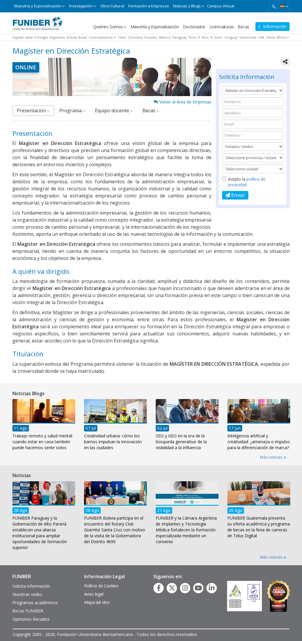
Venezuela (247, 37)
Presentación (32, 110)
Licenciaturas (221, 26)
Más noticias (271, 457)
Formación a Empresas (148, 6)
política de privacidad (246, 181)
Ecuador (151, 37)
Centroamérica (101, 37)
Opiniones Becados (31, 619)
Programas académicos (35, 602)
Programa (71, 110)
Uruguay (231, 37)
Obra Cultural (112, 6)
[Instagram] (185, 588)
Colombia (135, 37)
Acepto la (246, 181)
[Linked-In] (211, 588)
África (281, 37)
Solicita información (31, 586)
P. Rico (203, 37)
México (165, 37)
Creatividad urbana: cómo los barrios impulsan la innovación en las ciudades (113, 441)
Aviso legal (94, 594)
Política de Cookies (101, 586)
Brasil (82, 37)
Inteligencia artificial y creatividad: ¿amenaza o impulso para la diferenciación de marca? (258, 441)
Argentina (57, 37)
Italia (29, 37)
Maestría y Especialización (37, 6)
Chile (122, 37)
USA (261, 37)
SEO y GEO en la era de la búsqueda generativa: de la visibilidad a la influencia (181, 441)
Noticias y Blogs (187, 6)
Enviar (237, 195)
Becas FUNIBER (27, 611)
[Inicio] (37, 21)
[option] (44, 426)
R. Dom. (217, 37)
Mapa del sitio (97, 602)
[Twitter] (172, 588)
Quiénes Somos (108, 26)
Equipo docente (112, 110)
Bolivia (72, 37)
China (270, 37)
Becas (243, 26)
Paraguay (180, 37)
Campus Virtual (220, 6)
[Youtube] (198, 588)
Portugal (41, 37)
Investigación (81, 6)
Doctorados (194, 26)
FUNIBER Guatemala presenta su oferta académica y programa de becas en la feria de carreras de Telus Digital (258, 526)
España (18, 37)
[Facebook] (158, 588)
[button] (283, 6)
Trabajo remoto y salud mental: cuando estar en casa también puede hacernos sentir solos (42, 441)
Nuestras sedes (27, 594)
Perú (192, 37)
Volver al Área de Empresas (185, 102)
